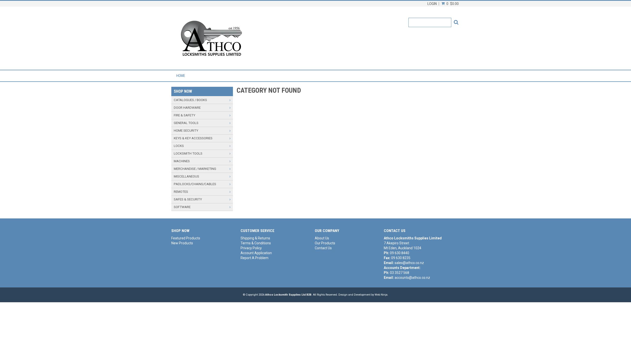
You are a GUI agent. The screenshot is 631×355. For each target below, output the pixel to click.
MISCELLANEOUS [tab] (186, 176)
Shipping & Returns (255, 238)
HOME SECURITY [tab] (186, 130)
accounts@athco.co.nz (412, 278)
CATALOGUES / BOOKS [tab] (190, 100)
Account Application (256, 253)
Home (180, 75)
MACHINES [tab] (182, 161)
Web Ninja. (381, 294)
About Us (322, 238)
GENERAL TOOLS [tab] (186, 123)
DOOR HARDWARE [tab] (187, 107)
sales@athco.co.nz (409, 263)
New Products (182, 243)
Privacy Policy (251, 248)
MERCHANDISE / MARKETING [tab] (195, 169)
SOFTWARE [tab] (182, 207)
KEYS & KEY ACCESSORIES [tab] (193, 138)
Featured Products (185, 238)
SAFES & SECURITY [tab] (188, 199)
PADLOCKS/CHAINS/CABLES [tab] (195, 184)
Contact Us (323, 248)
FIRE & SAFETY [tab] (184, 115)
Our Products (325, 243)
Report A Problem (254, 258)
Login (432, 4)
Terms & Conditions (256, 243)
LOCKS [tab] (179, 146)
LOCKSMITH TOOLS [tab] (188, 153)
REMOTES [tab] (181, 192)
